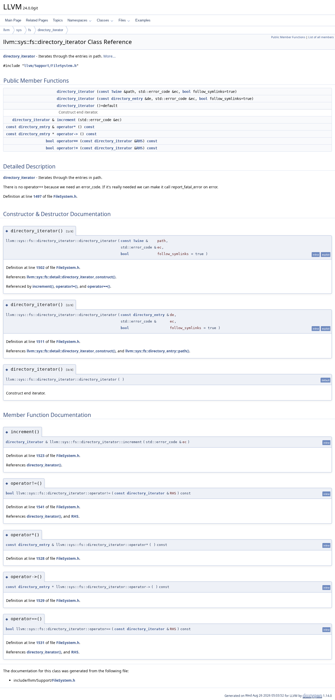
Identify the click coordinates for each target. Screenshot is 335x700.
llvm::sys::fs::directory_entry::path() (157, 350)
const (104, 91)
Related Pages (37, 20)
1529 (40, 600)
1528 (40, 558)
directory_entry (127, 99)
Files (122, 20)
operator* (66, 127)
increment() (43, 286)
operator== (67, 141)
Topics (58, 20)
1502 (40, 267)
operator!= (67, 148)
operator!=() (66, 286)
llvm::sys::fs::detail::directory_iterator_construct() (71, 276)
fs (29, 30)
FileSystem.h (64, 196)
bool (186, 91)
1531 (40, 642)
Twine (116, 91)
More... (109, 56)
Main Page (13, 20)
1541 (40, 506)
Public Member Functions (288, 37)
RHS (139, 141)
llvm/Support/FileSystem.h (50, 66)
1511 (40, 341)
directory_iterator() (44, 464)
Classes (103, 20)
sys (19, 30)
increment (66, 120)
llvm (6, 30)
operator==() (98, 286)
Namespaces (77, 20)
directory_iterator (50, 30)
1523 (40, 455)
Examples (142, 20)
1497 (37, 196)
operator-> (67, 134)
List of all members (321, 37)
